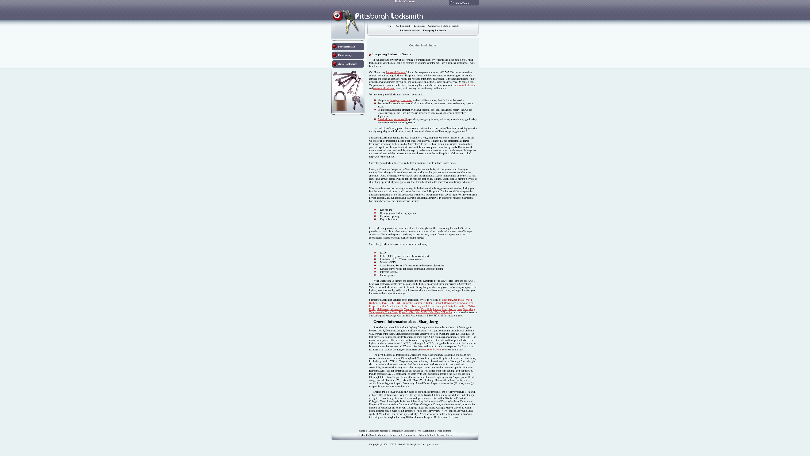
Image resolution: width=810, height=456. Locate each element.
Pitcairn (437, 309)
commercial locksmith (384, 88)
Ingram (421, 306)
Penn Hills (426, 309)
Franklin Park (384, 306)
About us (381, 435)
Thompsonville (376, 312)
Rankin (452, 309)
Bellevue (383, 302)
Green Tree (410, 306)
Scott (459, 309)
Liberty (449, 306)
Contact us (395, 435)
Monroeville (396, 309)
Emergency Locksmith (401, 100)
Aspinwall (458, 299)
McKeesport (383, 309)
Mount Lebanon (412, 309)
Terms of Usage (444, 435)
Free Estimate (346, 46)
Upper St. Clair (406, 312)
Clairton (428, 302)
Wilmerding (447, 312)
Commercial (434, 25)
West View (434, 312)
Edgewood (462, 302)
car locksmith (401, 119)
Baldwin (373, 302)
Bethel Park (394, 302)
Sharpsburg (469, 309)
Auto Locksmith (451, 25)
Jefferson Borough (435, 306)
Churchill (418, 302)
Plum (444, 309)
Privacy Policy (426, 435)
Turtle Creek (391, 312)
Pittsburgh (447, 299)
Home (390, 25)
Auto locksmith (385, 119)
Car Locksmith (403, 25)
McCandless (460, 306)
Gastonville (398, 306)
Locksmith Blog (366, 435)
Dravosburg (450, 302)
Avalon (468, 299)
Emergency (345, 55)
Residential (419, 25)
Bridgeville (407, 302)
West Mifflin (422, 312)
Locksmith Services (396, 72)
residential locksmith (464, 85)
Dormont (438, 302)
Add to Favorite (462, 3)
